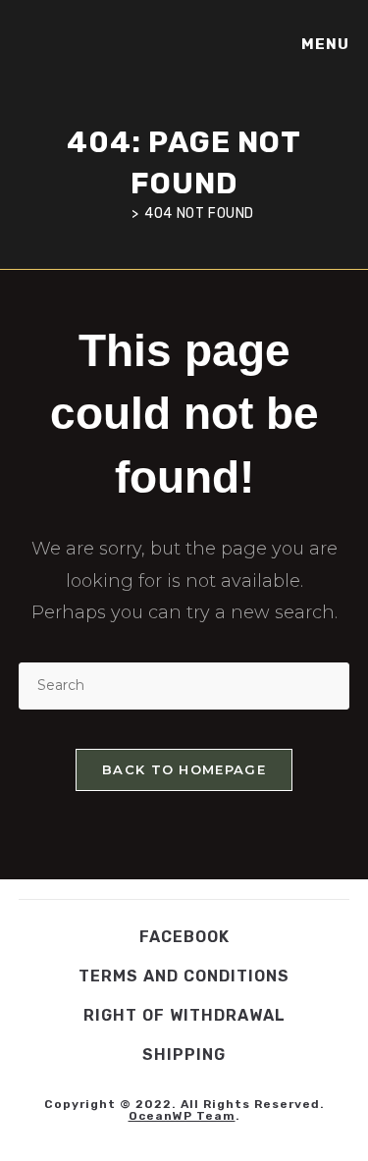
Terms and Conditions (184, 976)
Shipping (184, 1054)
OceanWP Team (182, 1116)
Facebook (184, 936)
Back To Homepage (184, 769)
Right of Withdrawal (184, 1015)
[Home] (120, 213)
